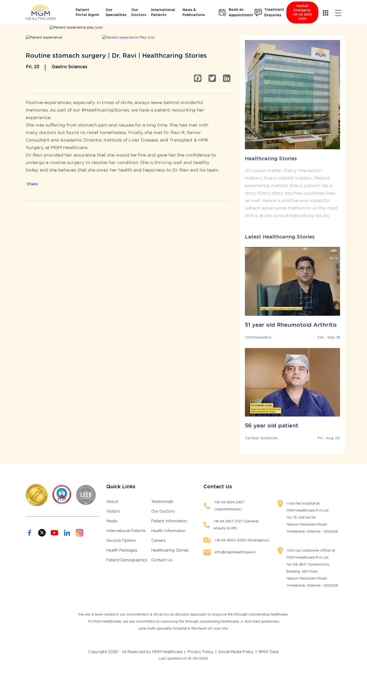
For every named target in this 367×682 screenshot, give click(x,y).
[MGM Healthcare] (41, 12)
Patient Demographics (126, 560)
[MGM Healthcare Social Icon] (29, 532)
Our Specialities (116, 12)
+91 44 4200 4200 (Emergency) (242, 540)
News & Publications (194, 12)
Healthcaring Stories (170, 550)
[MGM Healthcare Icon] (62, 495)
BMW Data (269, 652)
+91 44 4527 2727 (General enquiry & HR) (235, 525)
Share (32, 184)
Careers (158, 540)
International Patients (163, 12)
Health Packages (121, 550)
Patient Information (169, 521)
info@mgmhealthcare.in (235, 552)
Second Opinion (121, 540)
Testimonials (162, 502)
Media (111, 521)
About (112, 502)
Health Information (168, 531)
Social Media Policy (236, 652)
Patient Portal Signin (87, 12)
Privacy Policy (200, 652)
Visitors (113, 511)
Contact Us (161, 560)
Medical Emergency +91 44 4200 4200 (302, 12)
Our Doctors (138, 12)
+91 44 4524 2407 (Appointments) (229, 505)
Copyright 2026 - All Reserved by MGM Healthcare (135, 652)
